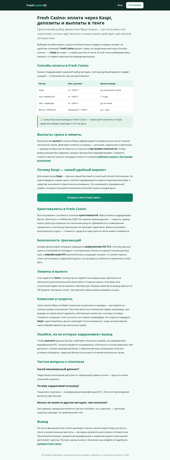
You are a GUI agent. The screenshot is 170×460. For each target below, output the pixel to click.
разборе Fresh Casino (49, 443)
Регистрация (135, 5)
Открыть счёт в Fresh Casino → (85, 197)
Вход (120, 5)
